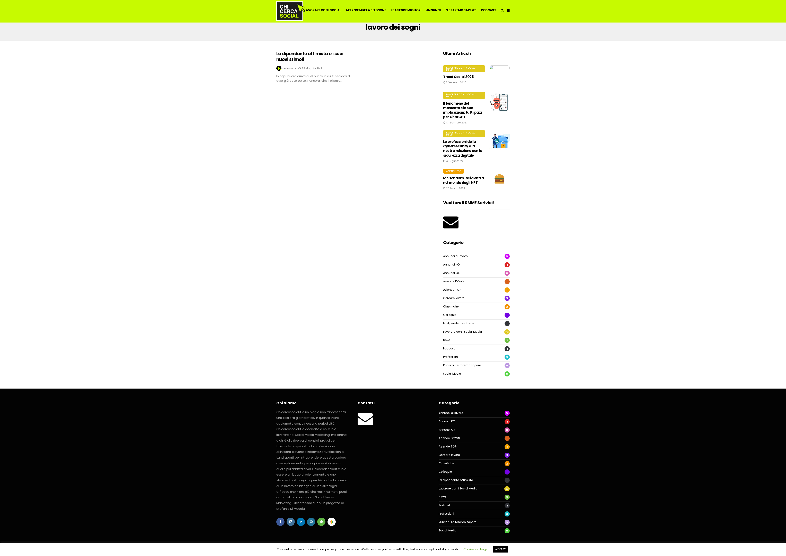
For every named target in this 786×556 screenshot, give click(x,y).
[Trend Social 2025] (499, 75)
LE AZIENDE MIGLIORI (406, 10)
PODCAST (488, 10)
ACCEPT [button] (500, 549)
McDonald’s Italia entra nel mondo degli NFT (463, 180)
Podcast (449, 348)
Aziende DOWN (453, 281)
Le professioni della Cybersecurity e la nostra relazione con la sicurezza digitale (462, 148)
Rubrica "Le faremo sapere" (462, 365)
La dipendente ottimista (460, 323)
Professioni (450, 357)
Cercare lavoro (453, 298)
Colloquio (449, 315)
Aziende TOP (453, 171)
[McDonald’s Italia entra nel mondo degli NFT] (499, 179)
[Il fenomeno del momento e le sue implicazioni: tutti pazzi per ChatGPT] (499, 102)
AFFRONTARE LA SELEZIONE (366, 10)
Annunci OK (451, 273)
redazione (289, 68)
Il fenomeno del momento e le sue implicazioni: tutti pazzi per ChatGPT (463, 110)
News (447, 340)
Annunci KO (451, 264)
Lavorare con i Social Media (460, 68)
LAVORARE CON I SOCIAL (322, 10)
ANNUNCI (433, 10)
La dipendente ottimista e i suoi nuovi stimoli (309, 57)
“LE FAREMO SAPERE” (460, 10)
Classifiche (451, 306)
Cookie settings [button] (475, 549)
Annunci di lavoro (455, 256)
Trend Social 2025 (458, 76)
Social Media (452, 373)
